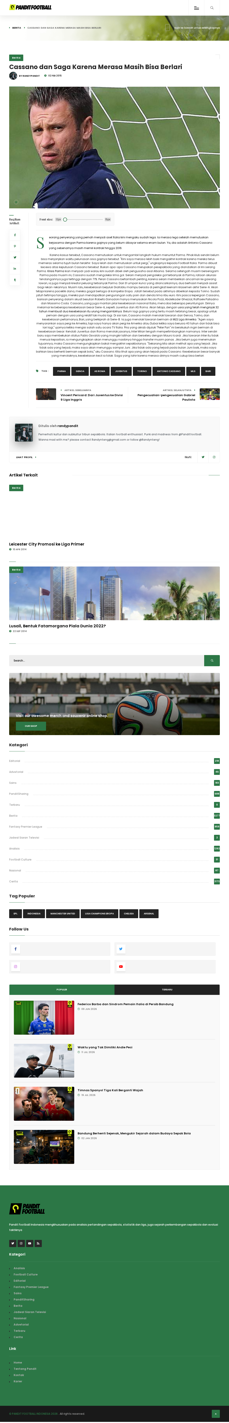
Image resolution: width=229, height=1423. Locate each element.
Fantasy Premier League (25, 827)
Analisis (14, 848)
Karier (18, 1381)
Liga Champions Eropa (99, 913)
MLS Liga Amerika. (185, 319)
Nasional (15, 870)
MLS (193, 371)
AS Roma (99, 371)
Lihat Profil (24, 457)
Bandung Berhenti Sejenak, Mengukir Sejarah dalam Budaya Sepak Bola (134, 1133)
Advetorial (16, 772)
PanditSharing (18, 794)
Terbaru (14, 805)
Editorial (14, 761)
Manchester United (63, 913)
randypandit (67, 426)
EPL (15, 913)
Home (18, 1362)
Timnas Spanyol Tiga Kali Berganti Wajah (110, 1090)
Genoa (80, 371)
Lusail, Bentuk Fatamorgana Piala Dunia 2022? (57, 626)
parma (61, 371)
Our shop (31, 726)
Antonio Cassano (169, 371)
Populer (62, 989)
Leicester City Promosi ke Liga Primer (46, 544)
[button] (16, 202)
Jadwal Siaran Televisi (24, 837)
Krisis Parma (55, 271)
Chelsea (129, 913)
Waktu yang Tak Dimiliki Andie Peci (105, 1047)
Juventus (121, 371)
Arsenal (149, 913)
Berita (16, 28)
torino (142, 371)
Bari (208, 371)
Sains (13, 783)
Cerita (13, 881)
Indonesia (34, 913)
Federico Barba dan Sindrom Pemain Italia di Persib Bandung (126, 1004)
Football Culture (20, 859)
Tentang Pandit (25, 1369)
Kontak (19, 1375)
